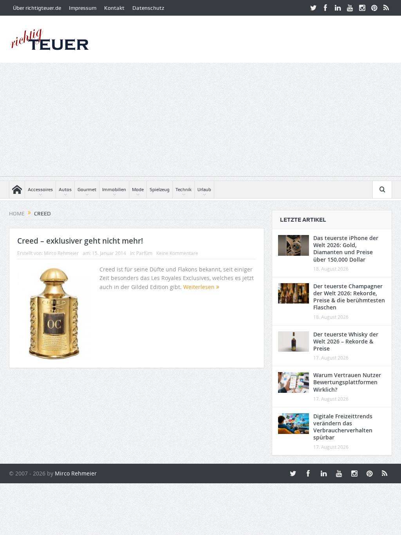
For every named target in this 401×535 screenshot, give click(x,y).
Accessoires (40, 189)
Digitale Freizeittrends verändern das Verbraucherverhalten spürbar (342, 426)
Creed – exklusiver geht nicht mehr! (80, 241)
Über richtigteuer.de (37, 8)
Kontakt (114, 8)
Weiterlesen (199, 287)
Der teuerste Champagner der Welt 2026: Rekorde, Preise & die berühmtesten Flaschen (349, 296)
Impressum (82, 8)
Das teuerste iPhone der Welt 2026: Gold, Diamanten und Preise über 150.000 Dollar (345, 248)
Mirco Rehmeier (61, 253)
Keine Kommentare (177, 253)
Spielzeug (160, 189)
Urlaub (204, 189)
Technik (183, 189)
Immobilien (114, 189)
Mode (138, 189)
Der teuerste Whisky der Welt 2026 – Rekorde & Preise (345, 341)
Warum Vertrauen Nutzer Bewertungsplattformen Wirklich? (347, 382)
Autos (65, 189)
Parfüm (144, 253)
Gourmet (87, 189)
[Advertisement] (200, 121)
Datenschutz (148, 8)
